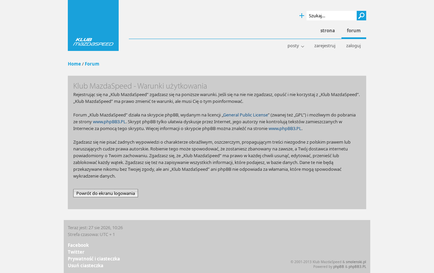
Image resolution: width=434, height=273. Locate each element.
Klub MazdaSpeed (93, 25)
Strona (327, 31)
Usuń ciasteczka (85, 265)
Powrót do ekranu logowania (105, 193)
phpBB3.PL (357, 266)
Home (74, 64)
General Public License (245, 115)
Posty (293, 46)
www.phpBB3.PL (109, 122)
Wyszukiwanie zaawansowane (302, 15)
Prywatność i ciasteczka (94, 259)
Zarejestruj (324, 46)
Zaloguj (353, 46)
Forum (92, 64)
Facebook (78, 245)
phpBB (338, 266)
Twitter (76, 252)
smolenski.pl (356, 261)
